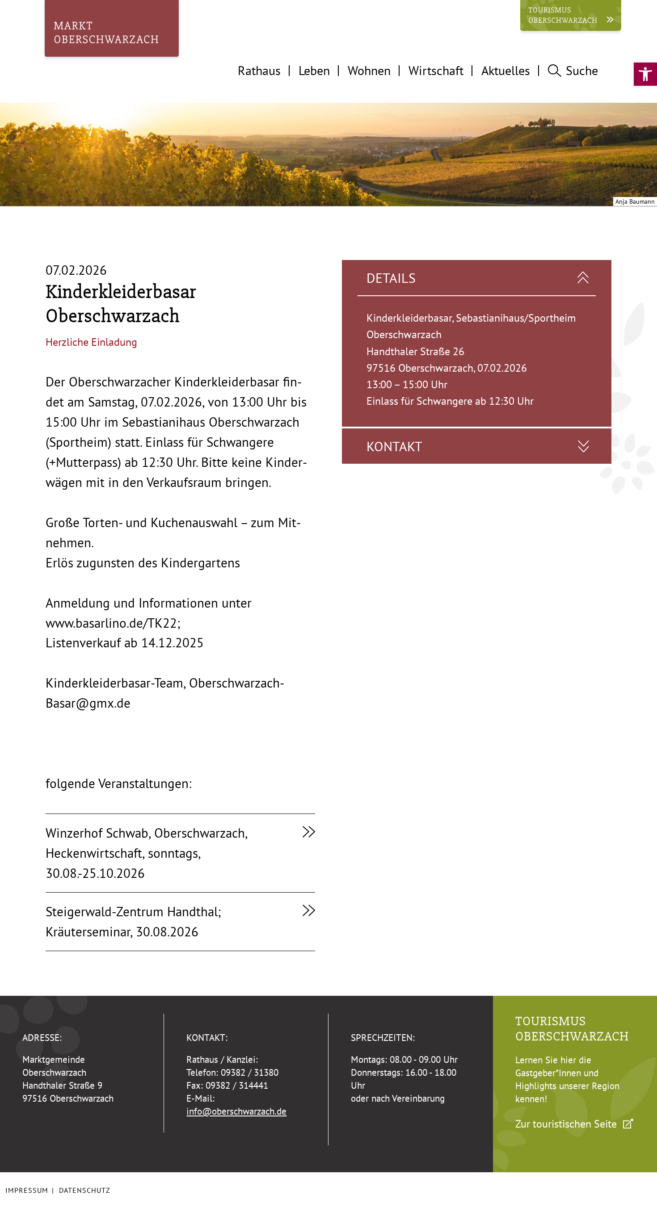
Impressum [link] (26, 1190)
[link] (645, 74)
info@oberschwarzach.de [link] (236, 1111)
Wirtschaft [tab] (436, 70)
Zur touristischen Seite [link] (566, 1123)
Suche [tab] (582, 70)
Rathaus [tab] (259, 70)
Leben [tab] (314, 70)
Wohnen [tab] (369, 70)
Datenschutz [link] (84, 1190)
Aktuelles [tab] (505, 70)
